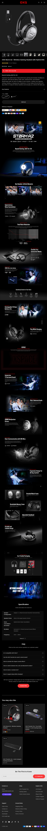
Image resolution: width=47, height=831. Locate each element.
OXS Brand (38, 789)
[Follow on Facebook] (3, 822)
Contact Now (23, 685)
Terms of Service (19, 813)
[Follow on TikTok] (12, 822)
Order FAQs (5, 806)
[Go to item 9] (39, 55)
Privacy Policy (18, 811)
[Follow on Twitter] (18, 822)
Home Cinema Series (24, 794)
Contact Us (4, 809)
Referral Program (40, 799)
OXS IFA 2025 (39, 791)
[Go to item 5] (22, 55)
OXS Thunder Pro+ (24, 789)
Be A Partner (5, 811)
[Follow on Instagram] (6, 822)
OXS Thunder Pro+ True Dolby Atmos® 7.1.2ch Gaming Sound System (33, 728)
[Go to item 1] (4, 55)
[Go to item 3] (13, 55)
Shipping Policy (19, 806)
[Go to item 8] (35, 55)
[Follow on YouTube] (9, 822)
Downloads (4, 813)
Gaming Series (23, 791)
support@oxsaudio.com (8, 791)
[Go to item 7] (30, 55)
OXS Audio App (6, 816)
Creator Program (40, 796)
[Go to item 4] (17, 55)
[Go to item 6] (26, 55)
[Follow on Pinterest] (15, 822)
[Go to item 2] (8, 55)
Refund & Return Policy (21, 809)
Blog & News (39, 794)
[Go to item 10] (44, 55)
